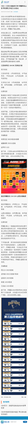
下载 (25, 421)
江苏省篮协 (15, 11)
